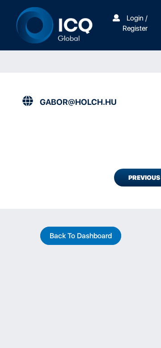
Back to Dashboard (81, 236)
